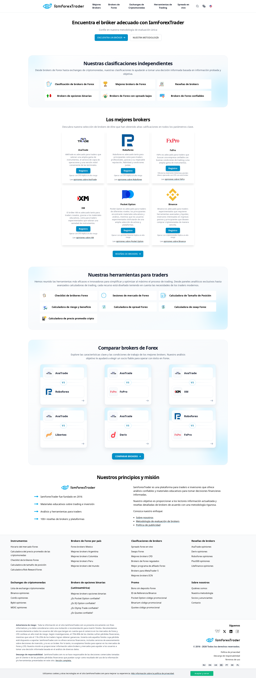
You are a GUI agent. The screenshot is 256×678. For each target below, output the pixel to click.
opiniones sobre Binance (175, 241)
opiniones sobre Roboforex (130, 179)
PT (227, 665)
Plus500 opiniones (200, 561)
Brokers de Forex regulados (145, 561)
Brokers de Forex (114, 6)
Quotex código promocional (145, 607)
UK (215, 665)
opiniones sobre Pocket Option (129, 241)
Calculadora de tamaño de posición (28, 564)
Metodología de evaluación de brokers (157, 521)
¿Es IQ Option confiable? (83, 603)
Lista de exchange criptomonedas (28, 588)
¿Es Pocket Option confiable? (85, 598)
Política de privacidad (230, 652)
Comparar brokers (126, 456)
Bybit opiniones (18, 602)
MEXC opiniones (19, 607)
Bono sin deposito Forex (143, 588)
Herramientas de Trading (163, 6)
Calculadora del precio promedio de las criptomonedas (30, 553)
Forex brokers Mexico (82, 546)
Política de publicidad (148, 525)
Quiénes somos (199, 588)
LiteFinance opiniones (202, 565)
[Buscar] (197, 6)
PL (238, 665)
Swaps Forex (137, 551)
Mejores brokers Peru (82, 561)
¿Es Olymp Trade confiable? (84, 608)
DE (232, 665)
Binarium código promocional (146, 602)
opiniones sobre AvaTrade (85, 179)
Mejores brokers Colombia (84, 556)
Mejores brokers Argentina (84, 551)
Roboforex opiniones (202, 556)
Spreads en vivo (183, 6)
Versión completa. (63, 660)
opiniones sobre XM (85, 237)
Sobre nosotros (144, 517)
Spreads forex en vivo (142, 546)
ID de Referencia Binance (143, 593)
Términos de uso (232, 659)
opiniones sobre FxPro (175, 179)
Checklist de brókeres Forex (25, 560)
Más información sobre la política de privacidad (152, 673)
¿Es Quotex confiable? (82, 612)
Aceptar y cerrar (202, 673)
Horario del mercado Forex (24, 546)
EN (210, 665)
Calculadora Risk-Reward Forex (26, 569)
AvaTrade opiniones (201, 546)
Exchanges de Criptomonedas (137, 6)
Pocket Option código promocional (149, 597)
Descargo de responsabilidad (227, 656)
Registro (83, 170)
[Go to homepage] (63, 6)
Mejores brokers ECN (142, 575)
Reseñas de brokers (126, 253)
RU (204, 665)
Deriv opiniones (199, 551)
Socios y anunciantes (202, 597)
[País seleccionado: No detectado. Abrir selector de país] (210, 6)
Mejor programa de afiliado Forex (148, 565)
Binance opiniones (20, 593)
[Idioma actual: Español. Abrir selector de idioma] (204, 6)
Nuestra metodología (146, 37)
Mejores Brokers (96, 6)
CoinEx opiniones (19, 597)
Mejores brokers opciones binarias (88, 593)
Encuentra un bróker (109, 37)
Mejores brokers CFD (142, 556)
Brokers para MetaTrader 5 (145, 570)
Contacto (196, 602)
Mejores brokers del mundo (85, 565)
